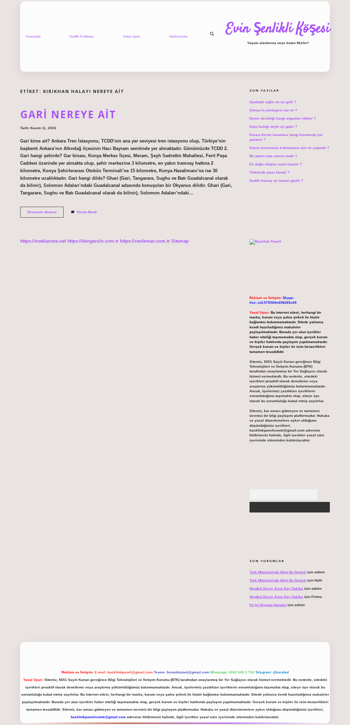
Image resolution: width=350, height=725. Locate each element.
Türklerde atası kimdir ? (270, 172)
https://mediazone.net (43, 241)
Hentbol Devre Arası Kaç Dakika (276, 588)
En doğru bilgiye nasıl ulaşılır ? (276, 164)
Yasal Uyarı (131, 36)
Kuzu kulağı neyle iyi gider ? (273, 126)
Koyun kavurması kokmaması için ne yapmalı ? (289, 148)
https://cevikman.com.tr (145, 241)
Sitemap (180, 241)
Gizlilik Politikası (81, 36)
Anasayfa (33, 36)
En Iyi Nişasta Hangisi (268, 605)
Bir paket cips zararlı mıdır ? (273, 156)
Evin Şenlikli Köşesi (278, 29)
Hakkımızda (178, 36)
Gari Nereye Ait (68, 114)
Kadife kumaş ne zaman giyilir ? (276, 180)
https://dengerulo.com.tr (93, 241)
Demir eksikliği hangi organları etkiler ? (283, 118)
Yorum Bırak (87, 212)
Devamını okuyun (45, 214)
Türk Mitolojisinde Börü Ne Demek (278, 572)
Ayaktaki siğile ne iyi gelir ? (273, 102)
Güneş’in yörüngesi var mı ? (273, 110)
